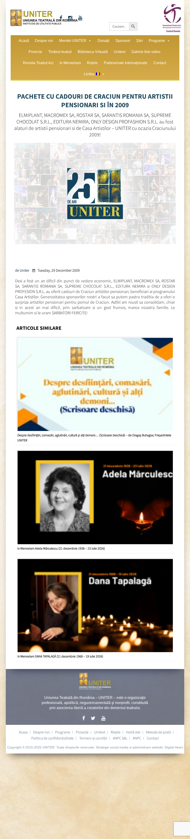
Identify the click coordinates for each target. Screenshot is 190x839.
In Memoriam (70, 63)
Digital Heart (174, 747)
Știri (139, 41)
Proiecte (35, 52)
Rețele (92, 63)
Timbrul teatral (60, 52)
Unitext (119, 52)
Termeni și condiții (93, 738)
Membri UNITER (72, 41)
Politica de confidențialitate (52, 738)
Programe (157, 41)
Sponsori (122, 41)
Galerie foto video (145, 52)
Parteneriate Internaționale (125, 63)
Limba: (90, 74)
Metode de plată (158, 732)
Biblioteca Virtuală (93, 52)
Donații (103, 41)
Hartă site (133, 732)
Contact (159, 63)
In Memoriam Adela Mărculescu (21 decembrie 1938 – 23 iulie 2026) (61, 548)
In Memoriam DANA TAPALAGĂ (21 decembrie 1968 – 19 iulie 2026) (60, 656)
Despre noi (44, 41)
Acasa (23, 732)
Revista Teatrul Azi (38, 63)
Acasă (24, 41)
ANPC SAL (120, 738)
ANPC (137, 738)
